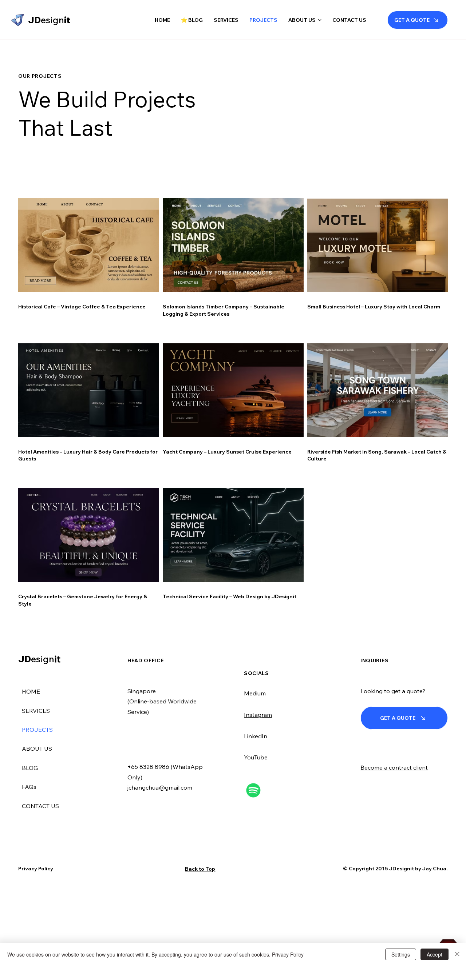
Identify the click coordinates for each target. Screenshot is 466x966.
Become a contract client (394, 767)
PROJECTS (37, 729)
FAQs (29, 786)
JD (39, 658)
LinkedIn (255, 736)
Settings (400, 954)
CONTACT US (40, 806)
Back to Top (200, 869)
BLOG (30, 767)
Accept (434, 954)
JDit (49, 19)
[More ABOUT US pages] (319, 20)
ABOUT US (37, 748)
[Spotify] (253, 790)
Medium (255, 693)
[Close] (457, 954)
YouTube (256, 757)
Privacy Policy (35, 868)
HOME (31, 691)
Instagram (258, 714)
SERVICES (36, 710)
